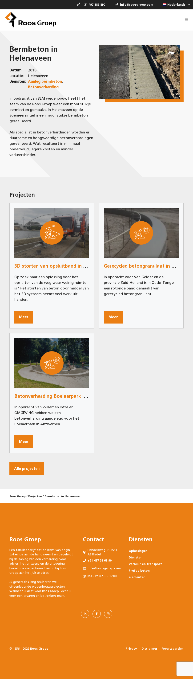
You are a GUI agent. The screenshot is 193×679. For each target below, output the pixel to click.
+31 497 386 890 (93, 4)
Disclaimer (149, 648)
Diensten (135, 557)
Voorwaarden (173, 648)
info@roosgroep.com (136, 4)
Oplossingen (138, 551)
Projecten (35, 496)
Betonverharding (43, 87)
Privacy (131, 648)
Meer (23, 317)
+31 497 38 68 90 (100, 560)
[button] (175, 4)
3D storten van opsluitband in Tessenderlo (61, 266)
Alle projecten (27, 468)
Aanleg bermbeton (45, 81)
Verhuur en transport (145, 564)
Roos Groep (17, 496)
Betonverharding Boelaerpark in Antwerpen (63, 396)
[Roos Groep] (30, 20)
